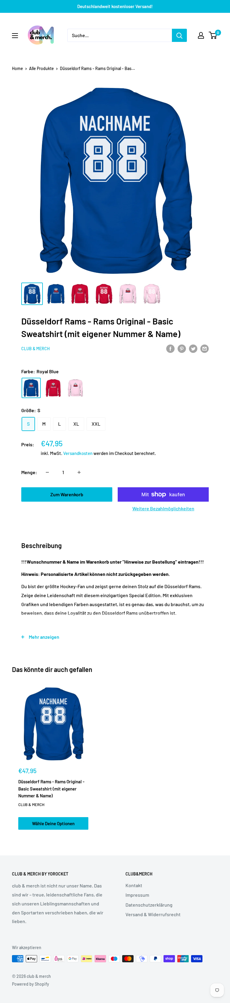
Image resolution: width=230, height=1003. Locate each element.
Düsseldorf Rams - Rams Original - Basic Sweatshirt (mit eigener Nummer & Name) (51, 788)
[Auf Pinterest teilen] (182, 348)
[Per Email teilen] (204, 348)
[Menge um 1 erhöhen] (79, 472)
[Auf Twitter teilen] (193, 348)
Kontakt (133, 885)
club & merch (35, 348)
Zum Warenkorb (66, 494)
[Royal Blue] (31, 388)
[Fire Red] (53, 388)
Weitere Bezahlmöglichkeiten (163, 508)
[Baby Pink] (75, 388)
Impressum (137, 895)
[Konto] (201, 35)
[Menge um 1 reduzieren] (47, 472)
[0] (213, 35)
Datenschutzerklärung (148, 905)
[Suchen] (179, 35)
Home (17, 68)
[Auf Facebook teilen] (170, 348)
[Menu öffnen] (15, 35)
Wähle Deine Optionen (53, 823)
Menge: (29, 472)
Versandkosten (78, 453)
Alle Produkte (41, 68)
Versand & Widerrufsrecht (153, 914)
